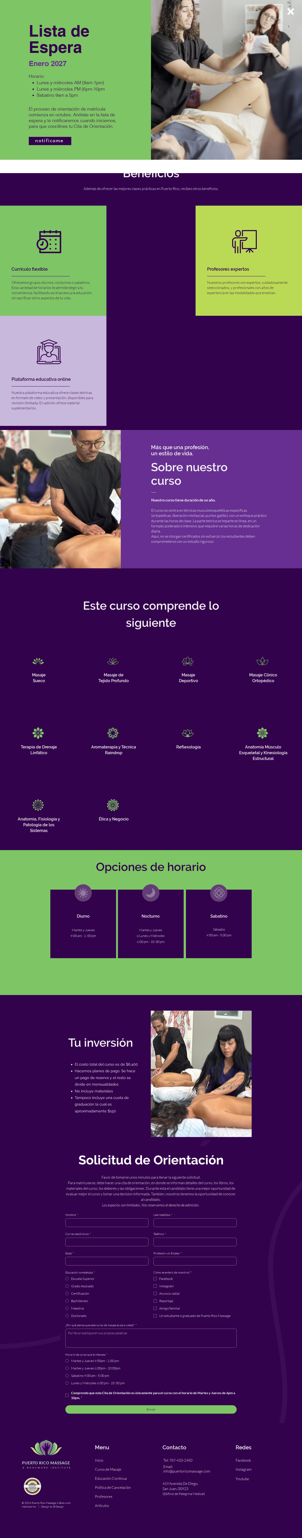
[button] (290, 11)
